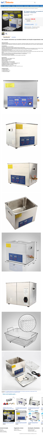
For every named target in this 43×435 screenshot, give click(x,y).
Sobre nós (1, 429)
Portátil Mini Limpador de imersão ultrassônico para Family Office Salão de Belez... (8, 408)
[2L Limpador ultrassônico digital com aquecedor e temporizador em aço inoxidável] (34, 416)
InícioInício (2, 6)
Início (1, 8)
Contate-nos (2, 430)
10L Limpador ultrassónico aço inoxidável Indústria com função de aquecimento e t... (8, 422)
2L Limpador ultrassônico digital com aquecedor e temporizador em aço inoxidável (33, 423)
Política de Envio (16, 429)
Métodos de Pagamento (17, 430)
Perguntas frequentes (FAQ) (32, 431)
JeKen (28, 15)
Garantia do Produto (31, 430)
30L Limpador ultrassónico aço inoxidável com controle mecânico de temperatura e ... (21, 408)
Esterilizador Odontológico (5, 8)
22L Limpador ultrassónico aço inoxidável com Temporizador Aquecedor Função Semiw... (33, 408)
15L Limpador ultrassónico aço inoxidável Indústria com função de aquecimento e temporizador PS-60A (21, 391)
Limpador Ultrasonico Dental (12, 8)
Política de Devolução (31, 429)
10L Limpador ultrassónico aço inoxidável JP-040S (12, 392)
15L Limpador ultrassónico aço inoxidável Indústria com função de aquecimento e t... (21, 422)
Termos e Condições (3, 431)
